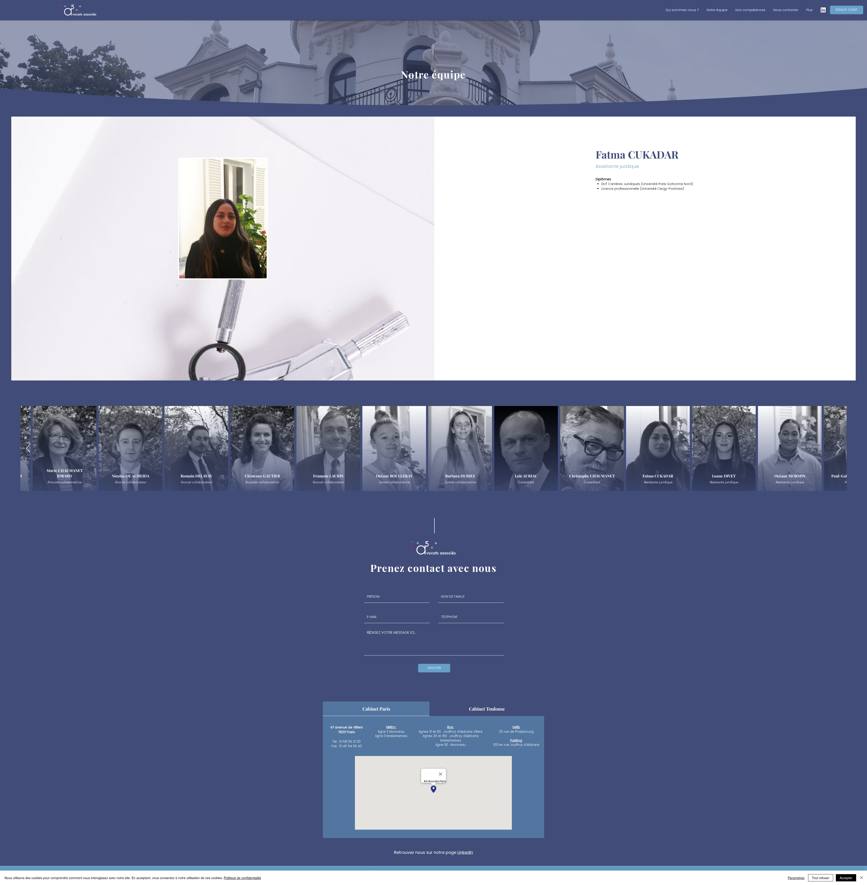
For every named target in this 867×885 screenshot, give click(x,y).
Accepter (846, 878)
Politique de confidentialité (242, 878)
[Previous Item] (28, 448)
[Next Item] (838, 448)
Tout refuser (820, 878)
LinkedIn (465, 852)
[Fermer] (861, 877)
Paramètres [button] (796, 878)
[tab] (376, 709)
